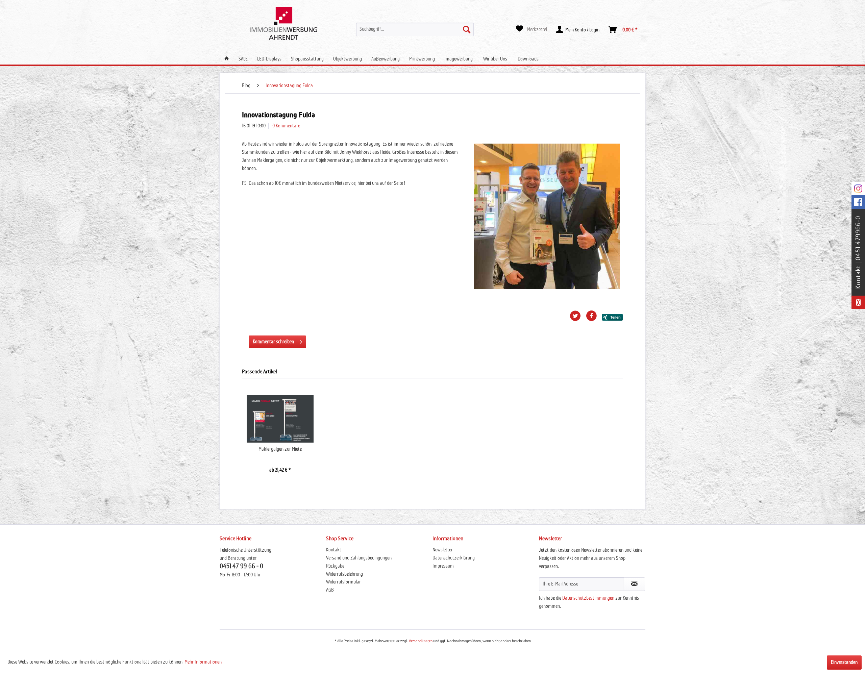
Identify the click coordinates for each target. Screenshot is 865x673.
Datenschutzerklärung (453, 558)
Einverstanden (844, 662)
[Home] (227, 59)
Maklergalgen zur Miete (280, 449)
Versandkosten (420, 641)
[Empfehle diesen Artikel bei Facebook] (594, 315)
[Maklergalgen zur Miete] (280, 419)
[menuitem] (415, 29)
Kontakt (333, 550)
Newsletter (442, 550)
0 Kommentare (286, 126)
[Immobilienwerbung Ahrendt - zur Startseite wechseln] (283, 23)
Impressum (443, 566)
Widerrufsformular (343, 582)
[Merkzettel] (531, 29)
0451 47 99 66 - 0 (241, 566)
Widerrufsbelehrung (344, 574)
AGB (330, 590)
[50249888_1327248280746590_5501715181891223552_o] (547, 216)
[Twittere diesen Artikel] (578, 315)
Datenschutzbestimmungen (588, 598)
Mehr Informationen (203, 662)
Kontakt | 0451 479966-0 (858, 252)
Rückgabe (335, 566)
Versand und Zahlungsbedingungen (359, 558)
